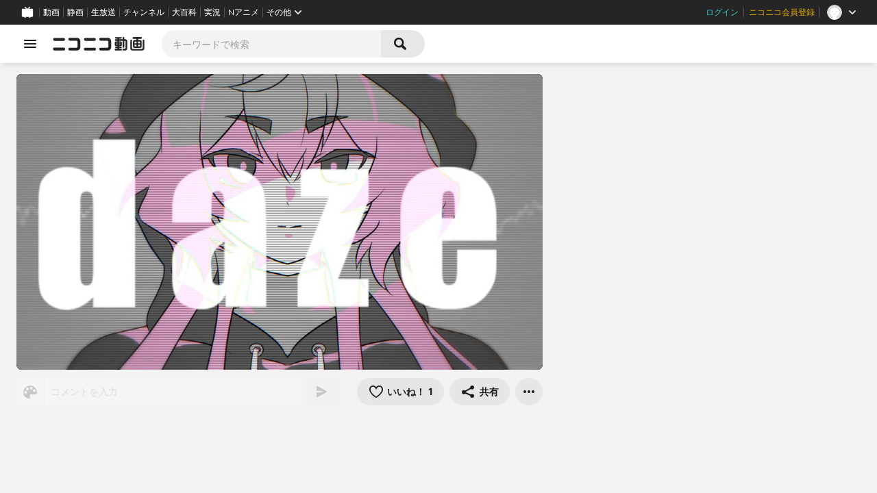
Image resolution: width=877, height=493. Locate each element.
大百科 (184, 12)
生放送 (103, 12)
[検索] (403, 44)
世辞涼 (368, 432)
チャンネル (143, 12)
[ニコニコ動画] (98, 44)
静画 (75, 12)
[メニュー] (529, 391)
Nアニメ (243, 12)
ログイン (722, 12)
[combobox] (271, 44)
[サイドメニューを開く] (30, 44)
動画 (51, 12)
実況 (212, 12)
